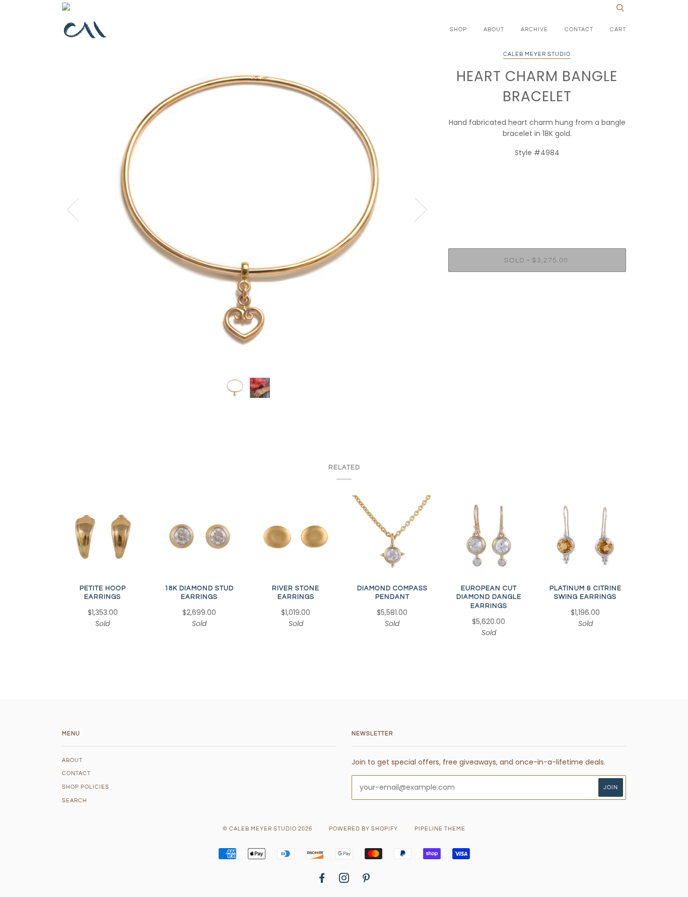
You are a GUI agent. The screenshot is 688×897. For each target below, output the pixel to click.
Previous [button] (79, 209)
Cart (618, 29)
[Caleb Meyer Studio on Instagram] (344, 880)
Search (74, 800)
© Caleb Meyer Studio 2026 (267, 829)
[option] (247, 209)
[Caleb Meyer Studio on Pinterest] (366, 880)
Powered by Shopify (363, 829)
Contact (579, 29)
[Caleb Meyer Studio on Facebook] (322, 880)
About (494, 29)
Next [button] (414, 209)
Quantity (537, 208)
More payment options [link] (537, 314)
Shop (458, 29)
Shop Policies (85, 787)
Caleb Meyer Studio (537, 54)
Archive (534, 29)
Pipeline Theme (440, 829)
